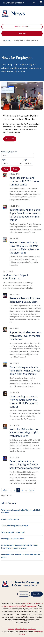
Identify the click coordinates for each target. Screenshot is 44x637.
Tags (25, 160)
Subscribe (22, 33)
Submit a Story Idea (22, 27)
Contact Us (24, 594)
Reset (15, 169)
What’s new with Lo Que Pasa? (13, 532)
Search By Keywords (9, 152)
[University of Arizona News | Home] (22, 13)
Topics (3, 160)
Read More (10, 139)
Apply (6, 169)
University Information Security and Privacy (22, 629)
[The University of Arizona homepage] (13, 3)
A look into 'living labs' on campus (14, 526)
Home (8, 40)
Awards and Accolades (10, 519)
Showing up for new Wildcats (12, 539)
